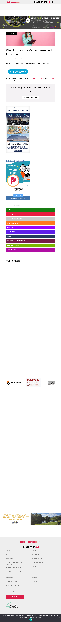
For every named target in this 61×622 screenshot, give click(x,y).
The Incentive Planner (14, 572)
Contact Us (18, 8)
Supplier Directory (13, 585)
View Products (30, 98)
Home (8, 5)
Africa (9, 209)
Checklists (11, 33)
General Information (14, 218)
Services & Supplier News (16, 241)
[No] (59, 618)
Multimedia (11, 232)
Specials (35, 581)
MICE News (10, 227)
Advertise (15, 597)
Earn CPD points (37, 562)
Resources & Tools (42, 5)
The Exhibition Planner (14, 568)
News (9, 236)
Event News (11, 214)
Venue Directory (12, 581)
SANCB (34, 566)
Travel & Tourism (13, 245)
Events (34, 578)
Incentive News (12, 223)
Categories (22, 5)
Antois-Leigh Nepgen (11, 58)
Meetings (9, 558)
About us (14, 5)
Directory (10, 8)
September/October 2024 (36, 78)
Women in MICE (31, 5)
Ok (31, 619)
